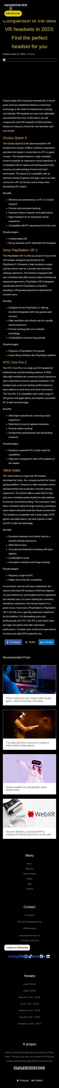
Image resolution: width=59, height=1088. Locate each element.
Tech (32, 54)
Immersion (29, 1068)
